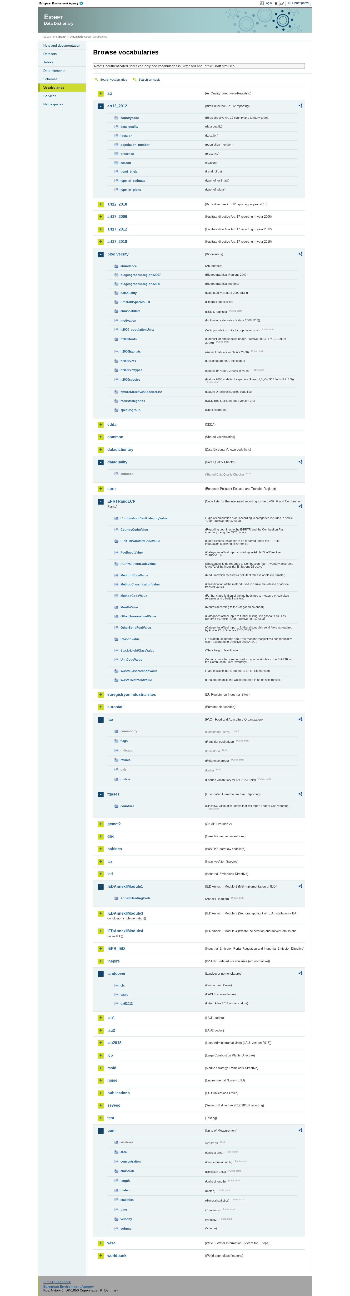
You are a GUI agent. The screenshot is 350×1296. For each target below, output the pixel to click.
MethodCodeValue (133, 596)
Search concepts (149, 79)
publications (118, 1093)
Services (49, 96)
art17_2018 (117, 242)
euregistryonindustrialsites (131, 694)
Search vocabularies (113, 79)
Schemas (50, 79)
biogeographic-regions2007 (140, 275)
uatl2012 (126, 1003)
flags (124, 741)
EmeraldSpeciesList (135, 302)
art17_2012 (117, 229)
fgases (113, 794)
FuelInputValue (131, 552)
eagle (124, 994)
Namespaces (53, 104)
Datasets (50, 54)
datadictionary (120, 449)
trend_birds (128, 171)
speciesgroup (130, 410)
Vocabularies (53, 87)
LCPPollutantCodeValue (138, 564)
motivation (128, 320)
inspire (113, 961)
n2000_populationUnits (137, 329)
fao (110, 719)
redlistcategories (132, 401)
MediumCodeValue (134, 575)
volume (125, 1228)
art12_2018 (117, 204)
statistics (127, 1200)
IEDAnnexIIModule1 (125, 886)
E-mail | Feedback (57, 1282)
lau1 (111, 1018)
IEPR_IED (116, 949)
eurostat (114, 707)
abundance (128, 266)
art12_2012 (117, 106)
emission (127, 1171)
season (125, 163)
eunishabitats (130, 311)
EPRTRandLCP (121, 501)
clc (122, 985)
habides (114, 849)
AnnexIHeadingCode (135, 898)
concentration (130, 1161)
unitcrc (125, 779)
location (126, 135)
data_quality (129, 126)
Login (268, 3)
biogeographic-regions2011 (140, 284)
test (110, 1118)
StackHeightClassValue (137, 650)
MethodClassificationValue (140, 584)
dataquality (128, 293)
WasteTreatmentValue (136, 680)
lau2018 (114, 1043)
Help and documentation (61, 45)
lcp (110, 1055)
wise (111, 1243)
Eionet (62, 36)
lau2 (111, 1030)
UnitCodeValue (131, 659)
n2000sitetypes (131, 370)
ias (110, 861)
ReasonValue (130, 639)
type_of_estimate (132, 180)
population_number (135, 145)
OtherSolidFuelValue (135, 627)
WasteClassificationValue (138, 671)
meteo (125, 1190)
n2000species (130, 379)
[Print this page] (277, 3)
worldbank (116, 1256)
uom (111, 1131)
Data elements (54, 71)
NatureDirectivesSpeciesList (141, 392)
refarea (125, 760)
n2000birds (128, 339)
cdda (111, 424)
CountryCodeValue (134, 529)
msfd (111, 1068)
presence (127, 154)
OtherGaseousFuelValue (138, 616)
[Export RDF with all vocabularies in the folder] (300, 106)
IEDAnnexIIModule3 (125, 913)
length (125, 1181)
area (123, 1152)
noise (112, 1080)
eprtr (111, 489)
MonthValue (129, 607)
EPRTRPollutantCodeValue (140, 541)
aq (109, 93)
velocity (126, 1219)
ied (110, 874)
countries (127, 806)
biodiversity (118, 254)
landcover (116, 974)
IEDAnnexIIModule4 (125, 931)
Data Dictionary (79, 36)
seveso (113, 1105)
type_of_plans (130, 189)
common (115, 437)
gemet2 (114, 824)
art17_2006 (117, 217)
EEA (63, 3)
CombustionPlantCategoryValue (143, 518)
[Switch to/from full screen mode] (283, 3)
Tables (48, 62)
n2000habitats (130, 351)
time (123, 1209)
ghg (111, 836)
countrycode (129, 118)
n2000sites (128, 361)
